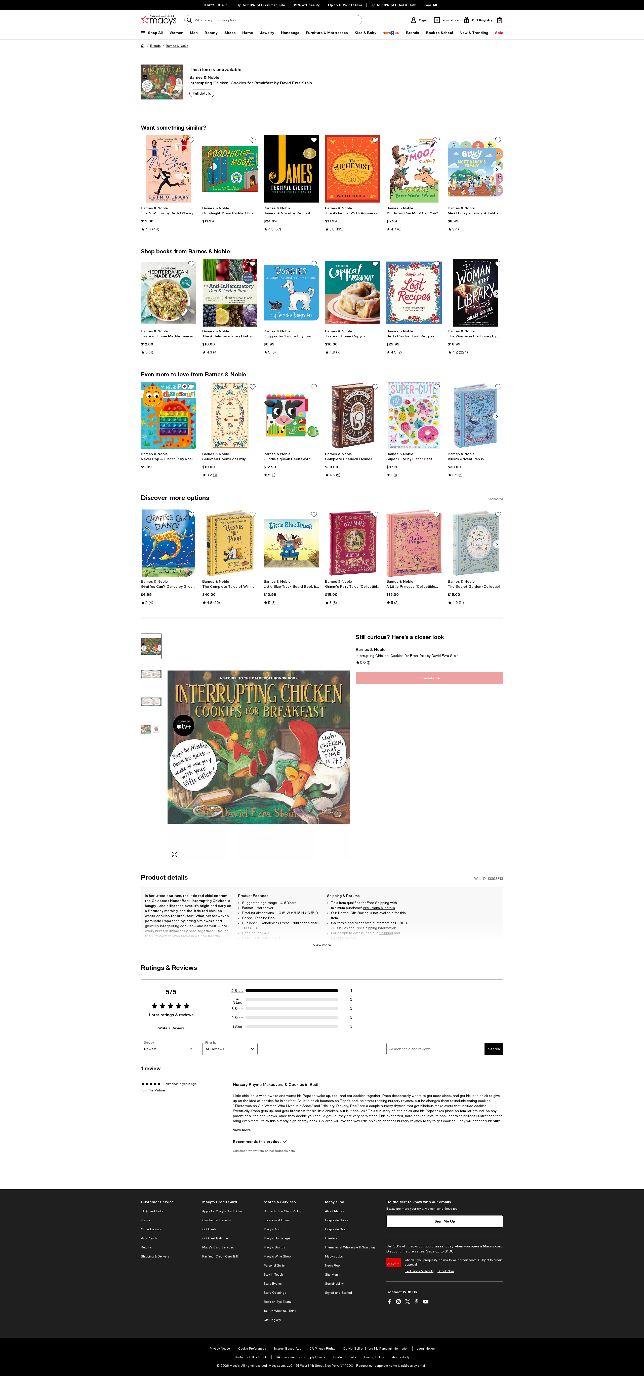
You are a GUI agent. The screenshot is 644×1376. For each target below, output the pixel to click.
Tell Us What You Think (280, 1311)
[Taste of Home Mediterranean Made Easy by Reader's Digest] (168, 292)
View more (322, 945)
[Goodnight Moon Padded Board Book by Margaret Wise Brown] (230, 169)
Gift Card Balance (215, 1238)
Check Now (445, 1271)
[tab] (151, 646)
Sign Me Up (444, 1221)
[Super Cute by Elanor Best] (414, 415)
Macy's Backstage (277, 1238)
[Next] (497, 170)
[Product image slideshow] (259, 747)
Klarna (145, 1220)
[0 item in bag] (499, 20)
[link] (168, 219)
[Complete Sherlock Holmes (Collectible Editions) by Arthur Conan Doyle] (352, 415)
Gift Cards (209, 1229)
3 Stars (238, 1009)
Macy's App (272, 1229)
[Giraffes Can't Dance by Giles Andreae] (168, 543)
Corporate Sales (336, 1220)
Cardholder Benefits (216, 1220)
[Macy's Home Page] (158, 20)
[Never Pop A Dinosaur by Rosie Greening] (168, 415)
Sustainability (334, 1283)
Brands (155, 46)
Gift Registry (272, 1320)
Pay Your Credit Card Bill (220, 1256)
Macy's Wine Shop (277, 1256)
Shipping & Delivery (155, 1256)
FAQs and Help (152, 1211)
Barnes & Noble (177, 46)
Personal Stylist (274, 1265)
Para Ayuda (149, 1238)
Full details (202, 93)
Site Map (331, 1274)
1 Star (237, 1027)
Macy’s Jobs (334, 1256)
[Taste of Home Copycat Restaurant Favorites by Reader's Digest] (352, 292)
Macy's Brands (274, 1247)
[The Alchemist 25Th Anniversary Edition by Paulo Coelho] (352, 169)
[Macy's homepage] (143, 46)
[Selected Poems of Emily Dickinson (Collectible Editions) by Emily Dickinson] (230, 415)
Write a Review (171, 1028)
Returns (337, 938)
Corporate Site (335, 1229)
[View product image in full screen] (175, 854)
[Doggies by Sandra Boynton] (291, 292)
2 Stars (237, 1018)
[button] (245, 747)
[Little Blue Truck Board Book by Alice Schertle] (291, 543)
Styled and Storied (338, 1292)
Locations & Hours (277, 1220)
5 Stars (237, 991)
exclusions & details (379, 908)
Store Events (272, 1283)
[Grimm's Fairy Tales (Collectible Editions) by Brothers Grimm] (352, 543)
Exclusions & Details (419, 1271)
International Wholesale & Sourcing (350, 1247)
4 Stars (237, 999)
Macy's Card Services (218, 1247)
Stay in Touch (273, 1274)
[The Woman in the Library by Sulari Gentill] (475, 292)
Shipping (386, 933)
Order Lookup (150, 1229)
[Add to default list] (191, 140)
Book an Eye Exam (277, 1302)
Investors (331, 1238)
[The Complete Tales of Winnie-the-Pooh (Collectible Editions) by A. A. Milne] (230, 543)
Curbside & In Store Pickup (283, 1211)
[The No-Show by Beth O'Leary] (168, 169)
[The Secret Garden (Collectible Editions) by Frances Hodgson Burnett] (475, 543)
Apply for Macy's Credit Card (222, 1211)
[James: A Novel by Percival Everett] (291, 169)
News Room (333, 1265)
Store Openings (275, 1292)
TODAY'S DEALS (214, 5)
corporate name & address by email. (400, 1365)
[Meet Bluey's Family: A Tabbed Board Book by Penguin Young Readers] (475, 169)
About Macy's (334, 1211)
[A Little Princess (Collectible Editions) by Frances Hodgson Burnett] (414, 543)
